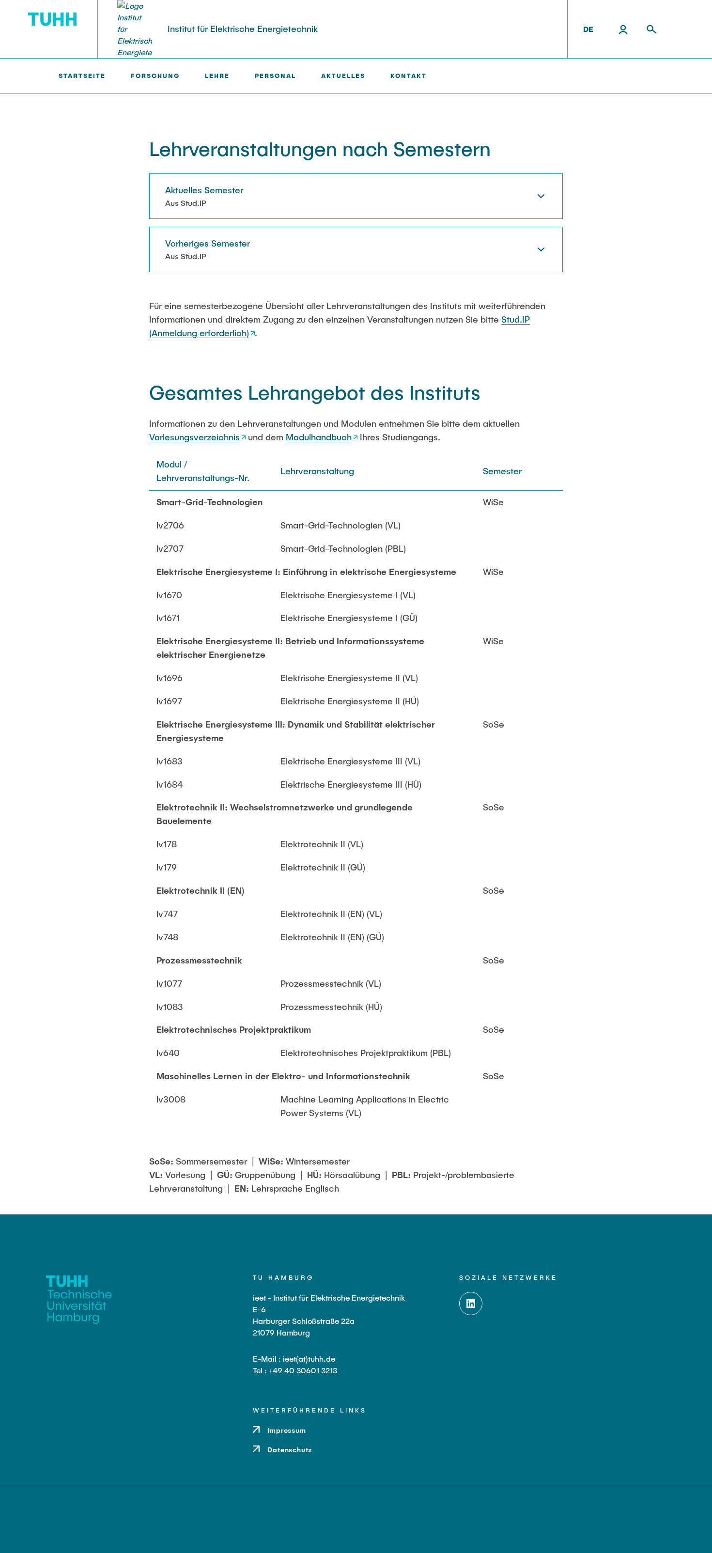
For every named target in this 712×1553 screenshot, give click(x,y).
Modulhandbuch (319, 437)
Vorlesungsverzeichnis (194, 437)
